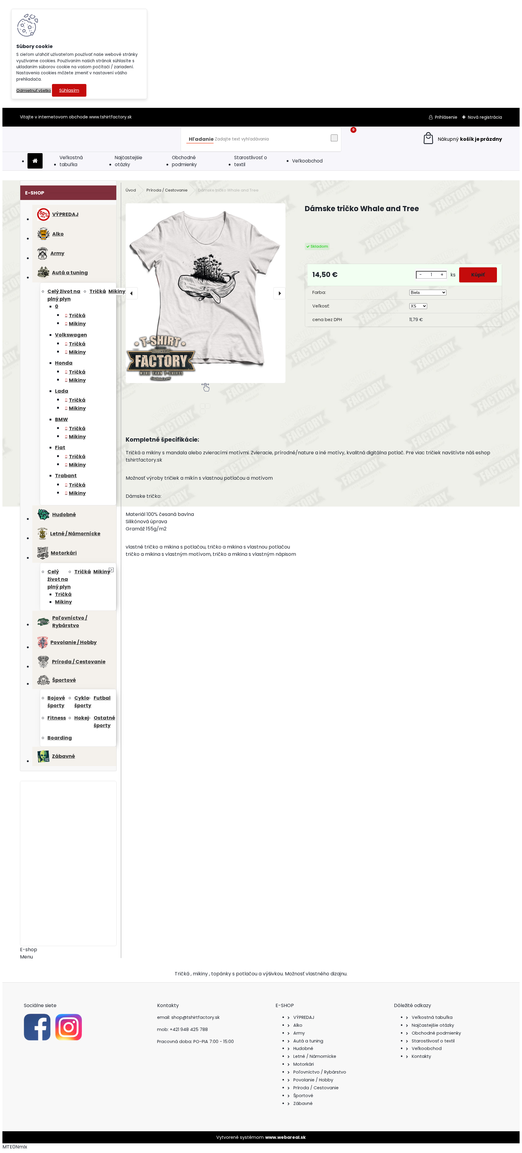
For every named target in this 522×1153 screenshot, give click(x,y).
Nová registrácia (485, 117)
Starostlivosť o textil (250, 161)
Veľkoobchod (307, 161)
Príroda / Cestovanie (167, 190)
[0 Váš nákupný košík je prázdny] (462, 139)
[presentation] (132, 293)
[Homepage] (35, 161)
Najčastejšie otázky (128, 161)
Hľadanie (201, 139)
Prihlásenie (446, 117)
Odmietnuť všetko (33, 90)
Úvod (131, 190)
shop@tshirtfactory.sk (195, 1017)
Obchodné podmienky (184, 161)
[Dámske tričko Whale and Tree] (205, 293)
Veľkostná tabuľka (71, 161)
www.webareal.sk (285, 1137)
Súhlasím (69, 90)
